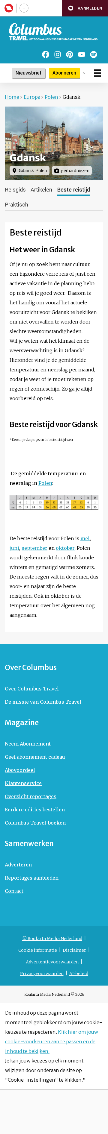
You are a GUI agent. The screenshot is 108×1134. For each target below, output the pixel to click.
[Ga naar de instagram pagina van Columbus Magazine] (57, 54)
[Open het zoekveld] (84, 73)
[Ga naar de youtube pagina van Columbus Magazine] (81, 54)
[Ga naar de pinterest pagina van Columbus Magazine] (69, 54)
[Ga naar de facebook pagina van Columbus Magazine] (45, 54)
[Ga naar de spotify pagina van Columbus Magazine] (93, 54)
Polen (51, 97)
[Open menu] (97, 73)
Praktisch (16, 205)
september (34, 548)
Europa (32, 97)
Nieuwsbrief (29, 73)
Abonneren (64, 73)
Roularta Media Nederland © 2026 (54, 994)
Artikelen (41, 190)
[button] (85, 8)
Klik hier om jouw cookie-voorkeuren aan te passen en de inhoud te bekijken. (51, 1041)
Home (12, 97)
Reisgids (15, 190)
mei (85, 538)
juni (14, 548)
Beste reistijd (73, 190)
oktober (65, 548)
